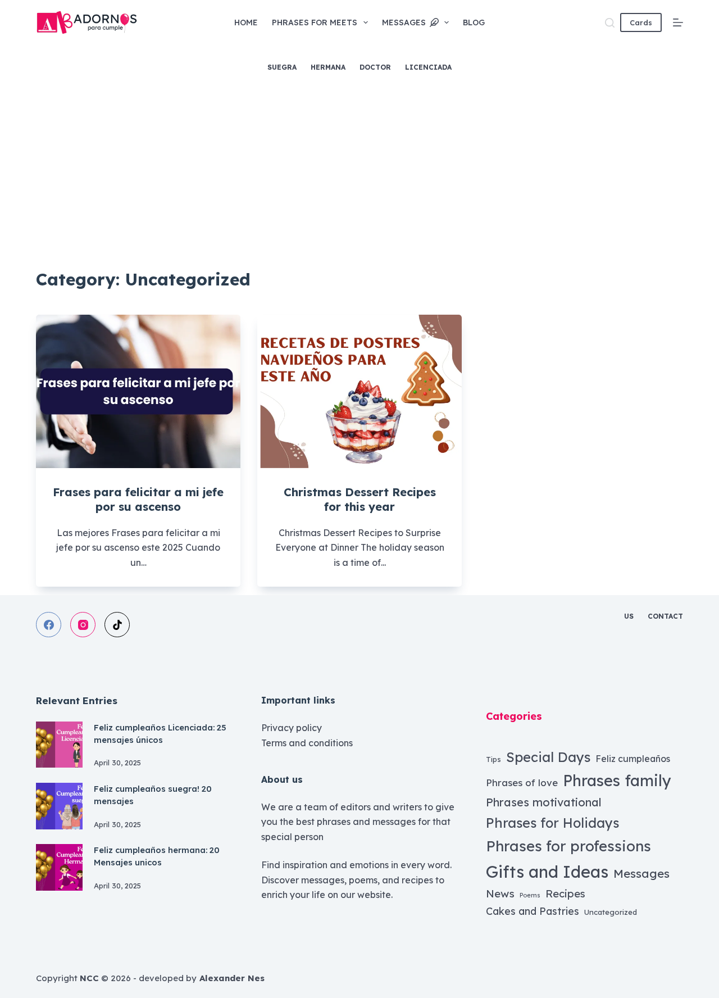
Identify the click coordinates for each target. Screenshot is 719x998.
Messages (404, 22)
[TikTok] (117, 624)
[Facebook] (48, 624)
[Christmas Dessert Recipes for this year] (359, 391)
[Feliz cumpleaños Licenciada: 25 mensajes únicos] (59, 745)
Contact (665, 616)
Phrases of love (522, 782)
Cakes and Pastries (532, 911)
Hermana (328, 67)
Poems (530, 895)
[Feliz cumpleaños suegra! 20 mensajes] (59, 806)
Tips (493, 759)
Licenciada (428, 67)
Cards (641, 22)
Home (246, 22)
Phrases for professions (568, 846)
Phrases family (617, 780)
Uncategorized (610, 912)
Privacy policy (291, 727)
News (500, 893)
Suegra (282, 67)
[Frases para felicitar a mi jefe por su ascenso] (138, 391)
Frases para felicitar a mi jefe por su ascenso (138, 499)
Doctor (375, 67)
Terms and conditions (307, 742)
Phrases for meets (314, 22)
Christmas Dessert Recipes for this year (360, 499)
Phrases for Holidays (552, 822)
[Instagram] (82, 624)
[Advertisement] (359, 174)
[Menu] (678, 22)
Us (629, 616)
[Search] (610, 23)
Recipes (565, 893)
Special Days (548, 756)
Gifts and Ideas (547, 871)
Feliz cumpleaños (632, 758)
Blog (474, 22)
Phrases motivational (544, 802)
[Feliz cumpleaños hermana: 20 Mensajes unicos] (59, 867)
